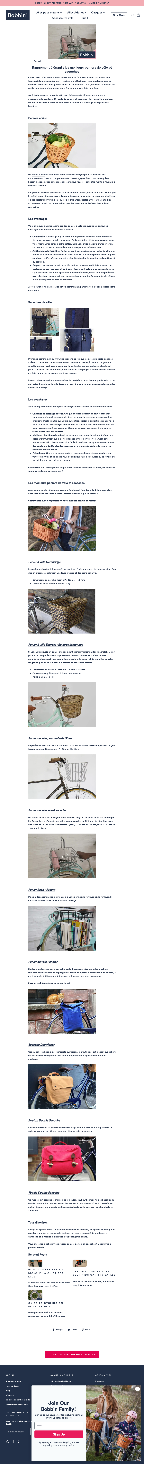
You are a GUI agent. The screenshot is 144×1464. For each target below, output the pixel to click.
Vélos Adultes (75, 12)
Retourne (99, 1381)
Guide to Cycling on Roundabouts (45, 1305)
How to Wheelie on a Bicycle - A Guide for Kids (46, 1273)
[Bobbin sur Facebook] (13, 1441)
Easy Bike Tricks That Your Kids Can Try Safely (94, 1273)
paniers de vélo (74, 1243)
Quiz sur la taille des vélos (17, 1404)
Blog (8, 1390)
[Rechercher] (131, 15)
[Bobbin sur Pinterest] (19, 1441)
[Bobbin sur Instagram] (7, 1441)
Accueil (37, 61)
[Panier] (137, 15)
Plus (83, 18)
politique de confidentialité (18, 1399)
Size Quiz (119, 15)
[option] (72, 3)
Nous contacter (12, 1385)
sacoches (91, 1243)
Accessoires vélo (63, 18)
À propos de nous (13, 1381)
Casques (96, 12)
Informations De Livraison (61, 1381)
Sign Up (59, 1434)
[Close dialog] (137, 1389)
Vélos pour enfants (47, 12)
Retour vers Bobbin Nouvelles (73, 1354)
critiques (10, 1395)
